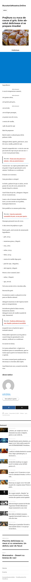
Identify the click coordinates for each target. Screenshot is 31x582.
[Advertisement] (15, 67)
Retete (22, 413)
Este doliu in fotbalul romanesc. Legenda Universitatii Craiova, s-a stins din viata (19, 516)
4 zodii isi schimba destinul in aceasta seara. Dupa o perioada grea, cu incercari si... (20, 454)
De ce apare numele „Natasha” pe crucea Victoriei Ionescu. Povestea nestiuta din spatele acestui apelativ (19, 495)
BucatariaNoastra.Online (14, 5)
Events (4, 572)
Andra (6, 394)
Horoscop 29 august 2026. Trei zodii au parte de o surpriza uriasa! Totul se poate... (20, 485)
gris (26, 413)
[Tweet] (21, 407)
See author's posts (11, 399)
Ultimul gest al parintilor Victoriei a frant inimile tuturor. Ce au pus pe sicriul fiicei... (19, 527)
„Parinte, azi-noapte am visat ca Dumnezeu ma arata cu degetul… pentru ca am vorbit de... (18, 433)
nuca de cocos (6, 415)
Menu (5, 10)
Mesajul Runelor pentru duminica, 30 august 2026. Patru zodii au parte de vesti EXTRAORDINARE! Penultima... (20, 443)
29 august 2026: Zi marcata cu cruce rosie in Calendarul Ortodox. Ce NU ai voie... (19, 474)
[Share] (8, 407)
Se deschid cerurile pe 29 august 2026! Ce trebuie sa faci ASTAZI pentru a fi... (18, 464)
